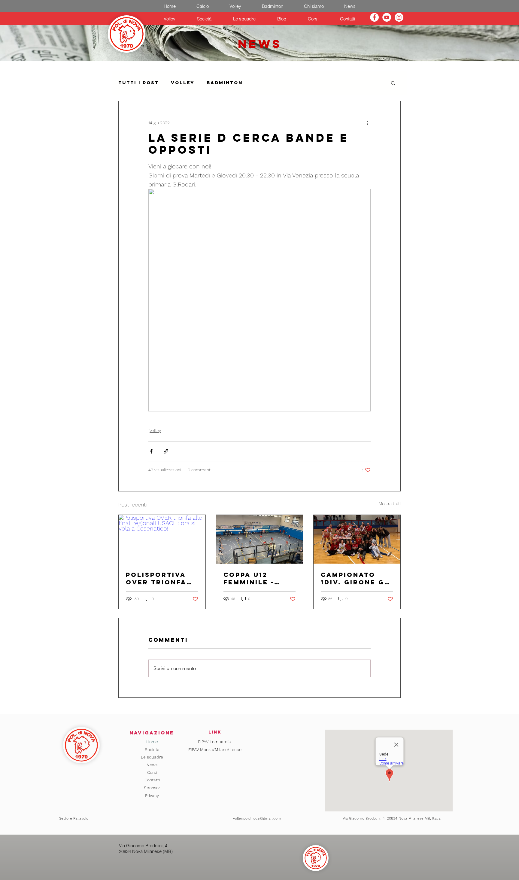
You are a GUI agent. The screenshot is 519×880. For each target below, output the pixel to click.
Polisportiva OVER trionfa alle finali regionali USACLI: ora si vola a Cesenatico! (158, 578)
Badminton (225, 82)
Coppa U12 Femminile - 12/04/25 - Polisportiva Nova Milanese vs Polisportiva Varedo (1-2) (256, 578)
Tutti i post (138, 82)
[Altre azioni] (367, 122)
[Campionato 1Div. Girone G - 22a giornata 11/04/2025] (357, 539)
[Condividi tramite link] (166, 451)
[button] (393, 82)
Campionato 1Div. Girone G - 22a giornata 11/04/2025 (355, 578)
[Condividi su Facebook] (151, 451)
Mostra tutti (390, 503)
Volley (183, 82)
